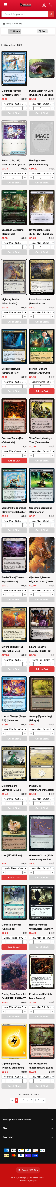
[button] (50, 5)
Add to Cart (42, 391)
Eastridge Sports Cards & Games (31, 1178)
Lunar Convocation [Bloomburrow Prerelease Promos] (40, 303)
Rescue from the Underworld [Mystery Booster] (41, 928)
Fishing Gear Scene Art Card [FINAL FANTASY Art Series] (13, 998)
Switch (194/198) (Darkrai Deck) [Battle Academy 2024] (13, 164)
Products (18, 23)
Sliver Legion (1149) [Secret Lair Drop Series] (12, 650)
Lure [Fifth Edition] (11, 855)
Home (8, 23)
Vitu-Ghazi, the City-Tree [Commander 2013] (40, 442)
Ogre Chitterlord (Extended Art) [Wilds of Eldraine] (41, 1067)
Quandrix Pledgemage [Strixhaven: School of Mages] (13, 511)
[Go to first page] (12, 1100)
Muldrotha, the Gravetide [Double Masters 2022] (11, 789)
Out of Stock (14, 113)
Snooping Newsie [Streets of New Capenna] (10, 372)
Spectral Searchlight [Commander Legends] (40, 511)
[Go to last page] (43, 1100)
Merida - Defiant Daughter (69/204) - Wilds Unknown (40, 372)
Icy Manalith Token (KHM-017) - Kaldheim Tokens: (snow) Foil (41, 233)
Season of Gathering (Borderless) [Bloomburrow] (12, 233)
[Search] (51, 14)
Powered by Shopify (28, 1181)
